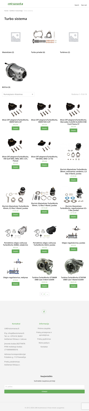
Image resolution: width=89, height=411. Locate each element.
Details (15, 128)
